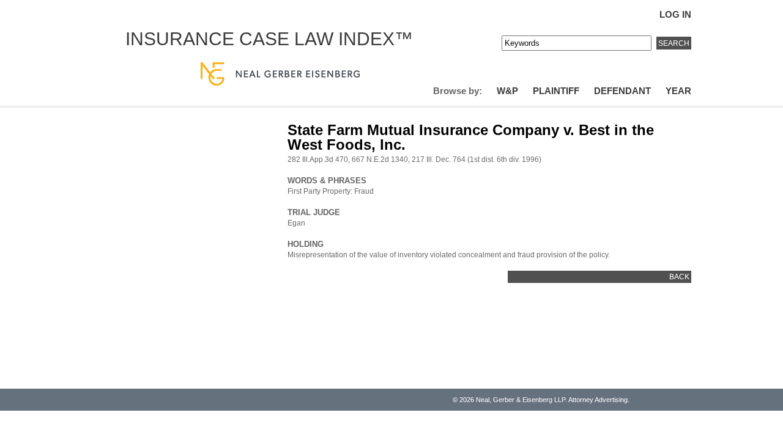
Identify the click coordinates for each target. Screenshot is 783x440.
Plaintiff (556, 91)
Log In (675, 14)
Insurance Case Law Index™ (269, 39)
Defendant (622, 91)
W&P (507, 91)
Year (678, 91)
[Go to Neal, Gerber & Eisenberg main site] (280, 74)
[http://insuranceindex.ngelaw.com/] (410, 54)
